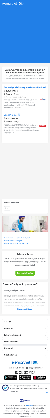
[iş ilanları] (12, 3)
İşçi (8, 208)
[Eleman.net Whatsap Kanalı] (33, 372)
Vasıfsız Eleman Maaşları (13, 241)
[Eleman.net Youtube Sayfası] (30, 372)
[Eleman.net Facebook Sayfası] (16, 372)
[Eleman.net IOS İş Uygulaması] (25, 377)
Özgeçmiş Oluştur (25, 273)
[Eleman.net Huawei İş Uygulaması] (39, 377)
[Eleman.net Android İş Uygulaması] (10, 377)
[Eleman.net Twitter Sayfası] (20, 372)
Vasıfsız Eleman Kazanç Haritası (16, 243)
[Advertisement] (25, 36)
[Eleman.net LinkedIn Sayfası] (26, 372)
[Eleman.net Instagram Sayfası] (23, 372)
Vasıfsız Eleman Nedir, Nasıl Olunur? (17, 238)
